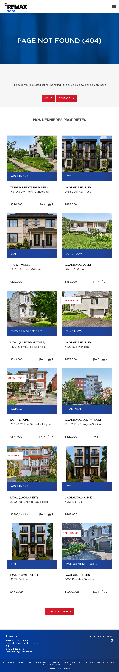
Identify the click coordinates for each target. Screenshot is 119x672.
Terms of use (49, 664)
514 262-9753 (17, 649)
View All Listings (59, 612)
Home (48, 98)
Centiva (65, 668)
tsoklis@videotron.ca (22, 652)
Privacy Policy (108, 662)
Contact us (66, 98)
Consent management (66, 664)
